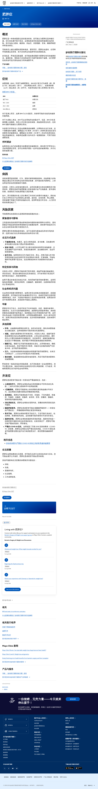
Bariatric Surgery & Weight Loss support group (18, 535)
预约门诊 (7, 18)
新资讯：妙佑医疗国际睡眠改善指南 (76, 63)
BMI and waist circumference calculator (13, 611)
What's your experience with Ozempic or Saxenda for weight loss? (24, 578)
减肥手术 (5, 631)
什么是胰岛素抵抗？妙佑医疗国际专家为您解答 (17, 161)
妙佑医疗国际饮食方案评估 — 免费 (76, 80)
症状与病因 (7, 24)
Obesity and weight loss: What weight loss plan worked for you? (23, 549)
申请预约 (7, 168)
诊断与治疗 (16, 24)
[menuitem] (6, 24)
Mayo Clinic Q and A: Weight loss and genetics (15, 654)
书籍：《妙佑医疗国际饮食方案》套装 (14, 67)
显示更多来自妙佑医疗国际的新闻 (13, 662)
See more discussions (12, 589)
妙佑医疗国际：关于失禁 (73, 71)
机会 (70, 44)
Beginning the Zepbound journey (14, 564)
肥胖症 (7, 14)
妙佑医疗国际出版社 (75, 56)
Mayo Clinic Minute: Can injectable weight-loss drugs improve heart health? (24, 650)
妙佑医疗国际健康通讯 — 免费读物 (76, 86)
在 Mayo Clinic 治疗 (36, 24)
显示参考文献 (6, 600)
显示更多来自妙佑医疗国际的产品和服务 (15, 677)
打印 (7, 522)
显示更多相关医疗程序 (9, 639)
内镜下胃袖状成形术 (8, 627)
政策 (67, 44)
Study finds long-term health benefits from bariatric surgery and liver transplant (25, 658)
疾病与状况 (7, 8)
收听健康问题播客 (71, 68)
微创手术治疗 (6, 635)
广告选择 (75, 44)
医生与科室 (25, 24)
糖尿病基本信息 (71, 75)
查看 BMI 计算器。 (9, 92)
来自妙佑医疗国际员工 (9, 487)
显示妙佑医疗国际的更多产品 (11, 71)
